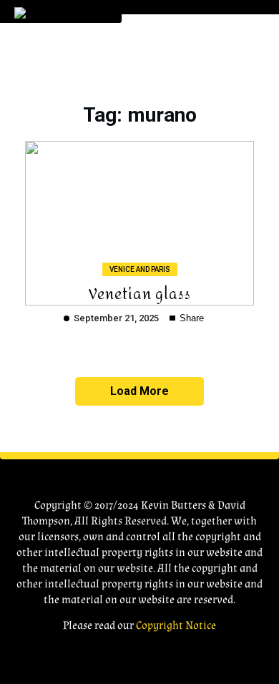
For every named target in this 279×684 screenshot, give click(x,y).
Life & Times (168, 132)
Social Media (174, 222)
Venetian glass (140, 292)
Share (190, 318)
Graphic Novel (180, 102)
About (155, 72)
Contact (163, 252)
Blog (150, 192)
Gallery (158, 162)
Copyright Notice (176, 625)
